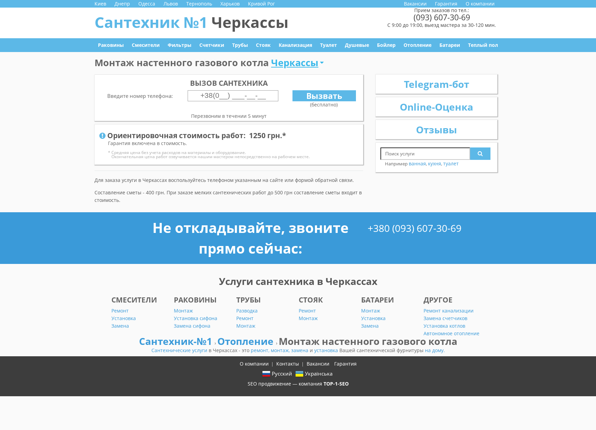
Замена (120, 325)
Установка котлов (444, 325)
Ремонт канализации (449, 310)
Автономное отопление (451, 333)
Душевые (357, 45)
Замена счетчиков (445, 318)
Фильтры (179, 45)
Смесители (146, 45)
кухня (434, 163)
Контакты (287, 363)
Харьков (230, 3)
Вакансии (415, 3)
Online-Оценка (436, 107)
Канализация (295, 45)
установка (326, 350)
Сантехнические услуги (180, 350)
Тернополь (199, 3)
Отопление (417, 45)
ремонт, (261, 350)
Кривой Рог (261, 3)
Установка (123, 318)
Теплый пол (483, 45)
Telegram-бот (436, 84)
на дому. (435, 350)
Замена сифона (192, 325)
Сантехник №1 (191, 22)
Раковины (111, 45)
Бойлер (386, 45)
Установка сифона (195, 318)
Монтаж (183, 310)
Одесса (146, 3)
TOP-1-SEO (336, 383)
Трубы (240, 45)
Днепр (122, 3)
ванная (417, 163)
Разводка (247, 310)
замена (300, 350)
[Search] (480, 153)
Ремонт (120, 310)
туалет (451, 163)
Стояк (263, 45)
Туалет (328, 45)
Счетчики (211, 45)
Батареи (449, 45)
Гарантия (446, 3)
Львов (170, 3)
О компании (480, 3)
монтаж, (281, 350)
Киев (100, 3)
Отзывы (436, 129)
